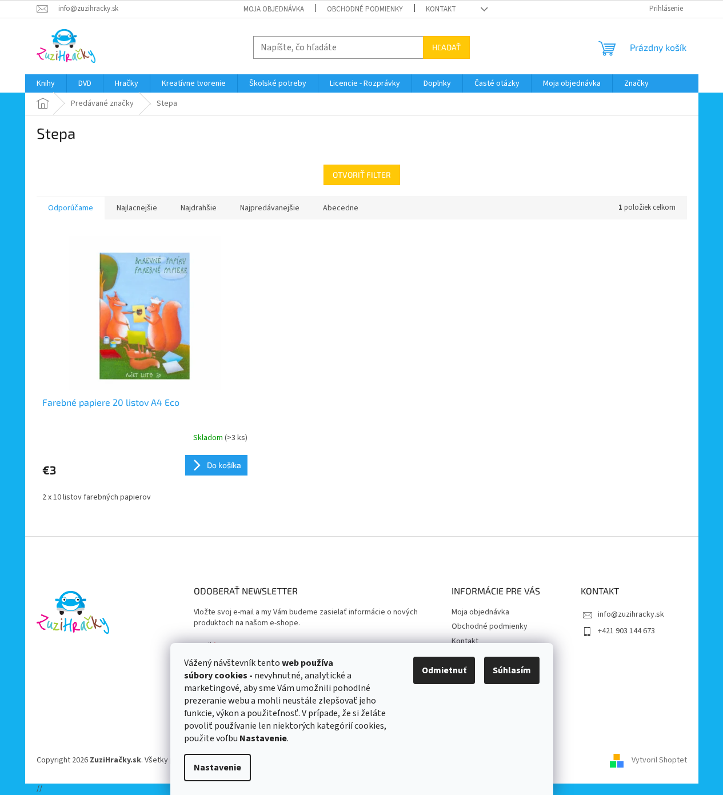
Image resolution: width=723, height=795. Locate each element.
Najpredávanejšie (269, 208)
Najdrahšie (199, 208)
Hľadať (446, 47)
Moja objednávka (273, 9)
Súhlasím (512, 670)
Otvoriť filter (362, 174)
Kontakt (441, 9)
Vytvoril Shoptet (659, 760)
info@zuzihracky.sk (631, 614)
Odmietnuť (444, 670)
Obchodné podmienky (365, 9)
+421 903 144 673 (626, 631)
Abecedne (340, 208)
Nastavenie (217, 767)
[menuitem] (45, 83)
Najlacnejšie (137, 208)
